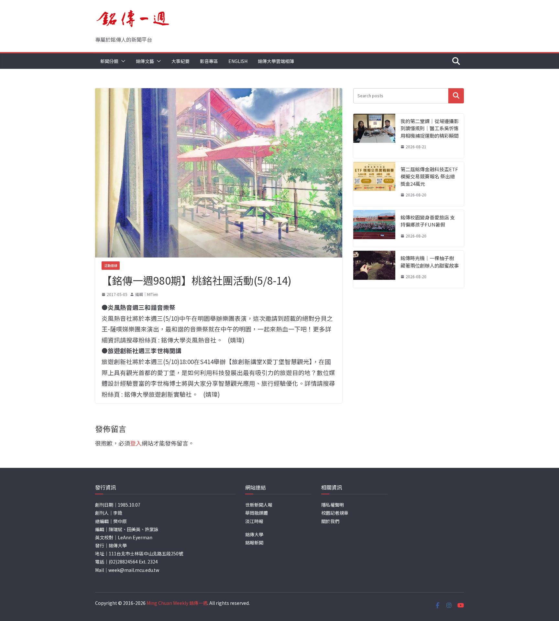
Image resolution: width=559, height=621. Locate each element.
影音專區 (209, 61)
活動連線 (110, 265)
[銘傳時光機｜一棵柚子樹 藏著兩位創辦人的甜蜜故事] (374, 269)
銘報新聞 (254, 542)
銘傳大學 (254, 534)
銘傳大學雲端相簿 (276, 61)
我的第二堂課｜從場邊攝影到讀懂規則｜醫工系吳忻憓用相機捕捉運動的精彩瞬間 (429, 128)
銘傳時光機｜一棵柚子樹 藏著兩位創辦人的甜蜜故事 (429, 262)
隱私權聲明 (332, 504)
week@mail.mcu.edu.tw (133, 570)
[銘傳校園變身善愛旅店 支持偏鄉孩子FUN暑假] (374, 228)
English (237, 61)
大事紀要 (180, 61)
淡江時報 (254, 521)
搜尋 (456, 96)
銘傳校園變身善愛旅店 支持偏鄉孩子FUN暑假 (427, 221)
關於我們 (330, 521)
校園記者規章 (334, 513)
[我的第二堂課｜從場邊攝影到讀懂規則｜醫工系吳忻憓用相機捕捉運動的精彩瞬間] (374, 136)
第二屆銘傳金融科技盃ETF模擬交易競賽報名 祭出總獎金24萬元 (429, 176)
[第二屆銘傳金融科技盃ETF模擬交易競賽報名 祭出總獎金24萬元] (374, 184)
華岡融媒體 (256, 513)
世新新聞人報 (258, 504)
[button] (122, 61)
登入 (136, 443)
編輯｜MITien (146, 294)
